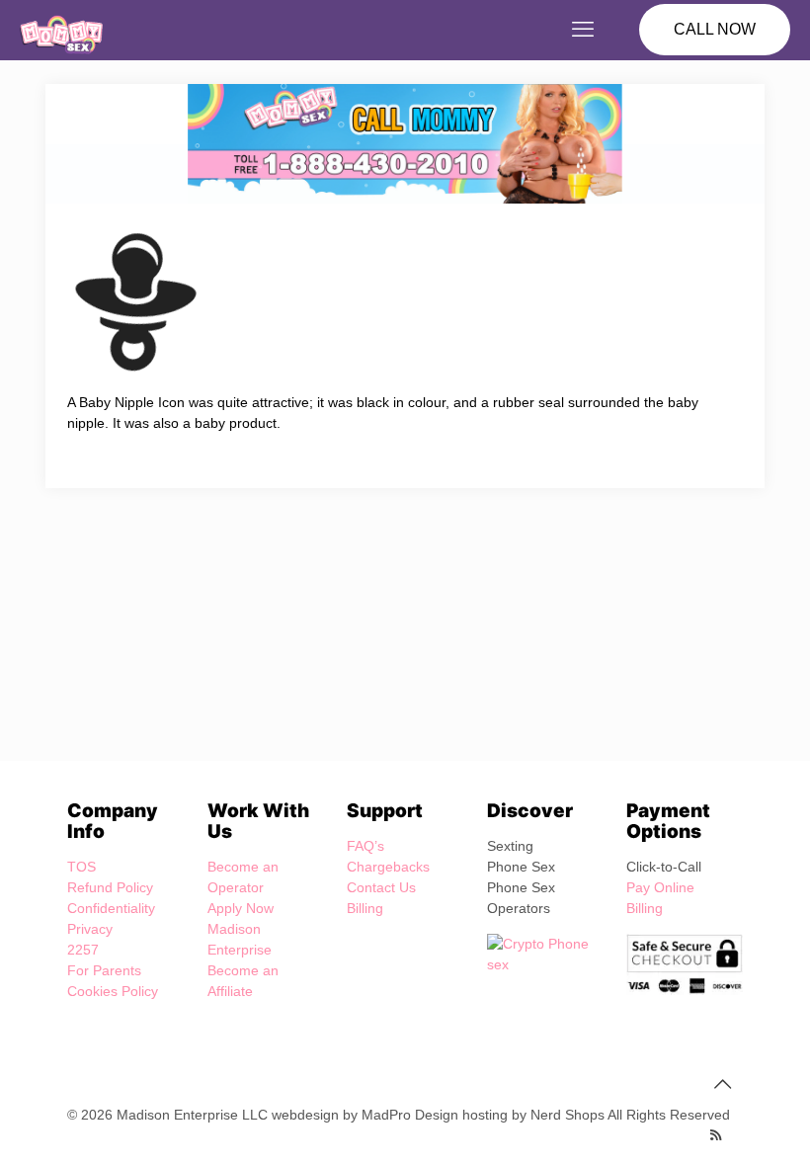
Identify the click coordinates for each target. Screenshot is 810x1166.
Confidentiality (111, 908)
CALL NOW (715, 29)
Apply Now (240, 908)
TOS (81, 866)
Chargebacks (388, 866)
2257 (83, 950)
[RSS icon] (715, 1134)
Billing (365, 908)
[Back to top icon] (722, 1084)
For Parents (104, 970)
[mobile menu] (583, 29)
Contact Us (381, 887)
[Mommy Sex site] (61, 29)
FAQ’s (365, 846)
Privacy (90, 929)
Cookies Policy (112, 991)
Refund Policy (110, 887)
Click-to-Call (663, 866)
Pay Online (660, 887)
